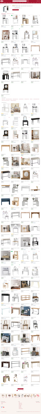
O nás (19, 402)
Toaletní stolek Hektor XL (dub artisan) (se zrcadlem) (26, 290)
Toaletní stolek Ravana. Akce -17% (24, 384)
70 (19, 347)
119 (9, 117)
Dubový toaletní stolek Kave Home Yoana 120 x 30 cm (26, 357)
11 (29, 280)
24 (9, 44)
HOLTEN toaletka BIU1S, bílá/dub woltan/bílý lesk (6, 194)
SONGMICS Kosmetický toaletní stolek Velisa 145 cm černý (27, 127)
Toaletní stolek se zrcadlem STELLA (14, 234)
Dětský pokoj (31, 397)
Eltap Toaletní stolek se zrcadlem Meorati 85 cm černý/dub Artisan (7, 94)
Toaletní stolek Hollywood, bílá (14, 127)
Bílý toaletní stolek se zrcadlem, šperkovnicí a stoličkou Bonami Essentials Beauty (9, 290)
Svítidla (12, 397)
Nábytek (3, 397)
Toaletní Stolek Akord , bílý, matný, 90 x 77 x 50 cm (26, 54)
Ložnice (28, 397)
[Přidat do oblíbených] (39, 15)
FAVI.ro (25, 411)
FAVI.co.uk (34, 411)
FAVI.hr (28, 411)
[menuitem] (1, 2)
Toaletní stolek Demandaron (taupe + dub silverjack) (16, 330)
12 (29, 44)
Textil (9, 397)
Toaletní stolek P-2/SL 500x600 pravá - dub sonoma (26, 25)
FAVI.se (32, 411)
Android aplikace (38, 402)
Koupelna (22, 397)
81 (9, 280)
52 (19, 224)
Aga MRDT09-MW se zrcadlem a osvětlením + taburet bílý (17, 357)
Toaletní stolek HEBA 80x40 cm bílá (4, 127)
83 (29, 184)
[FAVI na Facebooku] (1, 407)
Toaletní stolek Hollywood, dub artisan (15, 261)
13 (29, 15)
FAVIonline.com (2, 411)
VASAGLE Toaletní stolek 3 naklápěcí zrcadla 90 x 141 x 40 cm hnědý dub (18, 167)
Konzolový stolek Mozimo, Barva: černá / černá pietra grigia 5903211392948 (8, 234)
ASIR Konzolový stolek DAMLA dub (24, 330)
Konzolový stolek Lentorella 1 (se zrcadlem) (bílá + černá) (16, 384)
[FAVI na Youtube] (3, 407)
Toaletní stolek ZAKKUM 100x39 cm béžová (5, 261)
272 (29, 251)
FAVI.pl (23, 411)
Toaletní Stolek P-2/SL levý (14, 194)
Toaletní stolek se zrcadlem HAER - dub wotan (25, 167)
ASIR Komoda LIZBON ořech (33, 357)
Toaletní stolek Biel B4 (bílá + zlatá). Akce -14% (35, 290)
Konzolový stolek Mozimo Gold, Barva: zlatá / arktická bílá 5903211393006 (28, 234)
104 (19, 280)
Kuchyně (19, 397)
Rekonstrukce (16, 397)
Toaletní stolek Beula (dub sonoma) (4, 384)
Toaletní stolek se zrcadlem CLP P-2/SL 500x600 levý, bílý (17, 54)
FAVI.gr (37, 411)
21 (9, 184)
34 (39, 251)
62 (19, 184)
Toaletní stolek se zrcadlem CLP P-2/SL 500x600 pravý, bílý (7, 25)
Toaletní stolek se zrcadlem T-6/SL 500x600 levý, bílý (6, 54)
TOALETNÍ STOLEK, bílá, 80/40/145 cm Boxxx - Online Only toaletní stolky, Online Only (29, 261)
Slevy (37, 397)
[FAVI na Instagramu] (2, 407)
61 (19, 117)
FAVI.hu (27, 411)
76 (9, 157)
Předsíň (34, 397)
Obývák (25, 397)
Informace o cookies (21, 408)
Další (19, 390)
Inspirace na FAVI (20, 404)
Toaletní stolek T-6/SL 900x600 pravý (5, 167)
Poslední (22, 390)
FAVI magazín (20, 405)
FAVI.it (30, 411)
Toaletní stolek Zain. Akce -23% (14, 290)
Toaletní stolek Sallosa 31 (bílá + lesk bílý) (25, 194)
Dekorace (6, 397)
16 (9, 84)
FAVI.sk (21, 411)
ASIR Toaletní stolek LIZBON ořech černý (5, 357)
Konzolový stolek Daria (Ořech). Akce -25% (5, 330)
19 (19, 157)
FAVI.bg (36, 411)
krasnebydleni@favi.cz (4, 402)
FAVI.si (39, 411)
